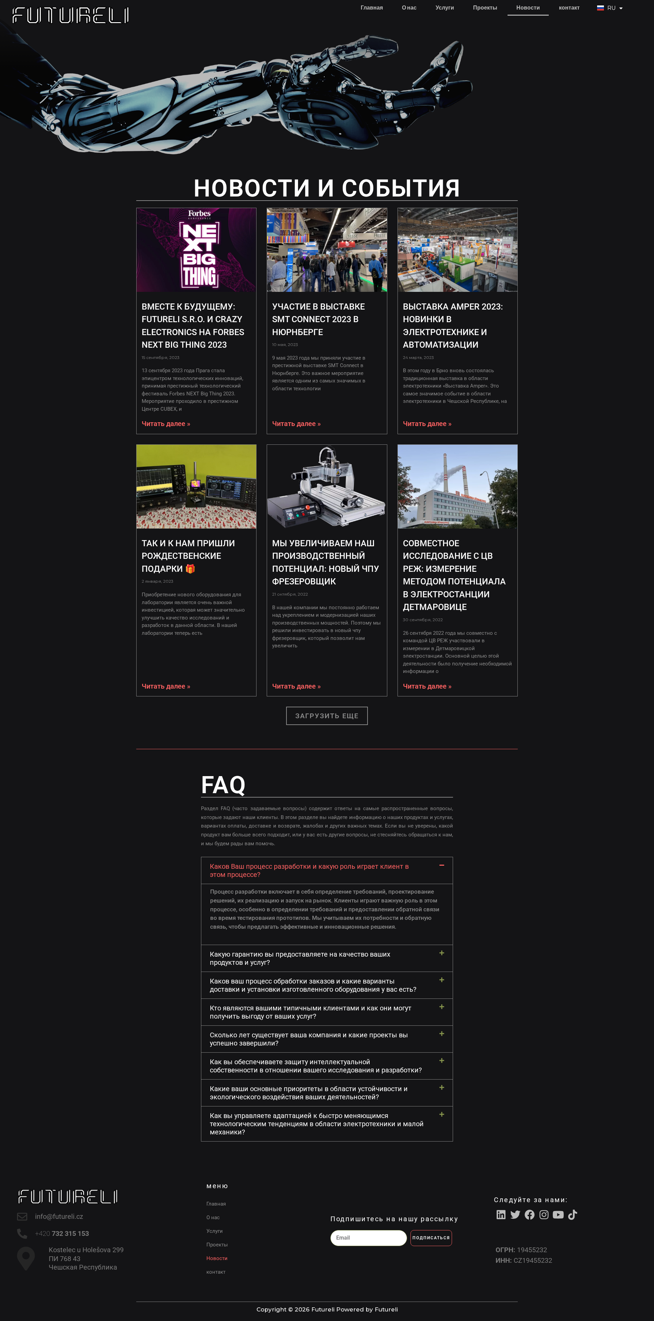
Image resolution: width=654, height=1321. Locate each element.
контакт (569, 8)
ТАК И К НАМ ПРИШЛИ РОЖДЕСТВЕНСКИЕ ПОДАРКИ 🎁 (188, 556)
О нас (409, 8)
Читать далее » (166, 424)
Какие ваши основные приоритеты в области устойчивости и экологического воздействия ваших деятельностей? (309, 1093)
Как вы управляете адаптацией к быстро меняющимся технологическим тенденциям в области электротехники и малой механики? (317, 1124)
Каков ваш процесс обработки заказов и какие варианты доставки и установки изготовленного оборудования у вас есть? (313, 985)
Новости (528, 8)
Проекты (485, 8)
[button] (327, 716)
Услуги (445, 8)
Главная (372, 8)
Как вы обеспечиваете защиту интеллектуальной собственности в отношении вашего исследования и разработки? (316, 1066)
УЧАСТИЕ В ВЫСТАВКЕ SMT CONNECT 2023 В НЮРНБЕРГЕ (318, 319)
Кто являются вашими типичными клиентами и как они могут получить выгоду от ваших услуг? (310, 1012)
